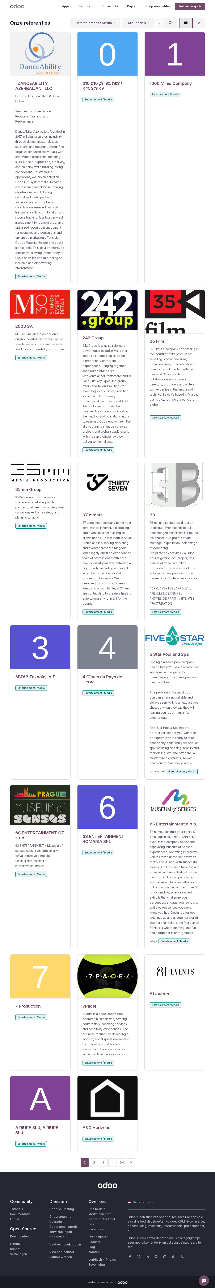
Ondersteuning (60, 1216)
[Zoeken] (170, 23)
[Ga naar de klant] (40, 54)
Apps (65, 6)
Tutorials (16, 1209)
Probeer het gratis (189, 6)
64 (122, 1162)
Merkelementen (99, 1214)
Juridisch (95, 1259)
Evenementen (98, 1237)
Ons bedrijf (96, 1209)
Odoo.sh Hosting (61, 1209)
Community (109, 6)
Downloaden (19, 1236)
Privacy (111, 1259)
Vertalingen (18, 1254)
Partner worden (60, 1257)
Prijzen (132, 6)
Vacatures (95, 1229)
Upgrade (55, 1221)
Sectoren (85, 6)
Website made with (102, 1282)
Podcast (94, 1242)
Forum (14, 1219)
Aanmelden (162, 6)
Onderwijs (56, 1237)
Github (15, 1244)
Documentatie (20, 1214)
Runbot (15, 1249)
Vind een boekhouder (65, 1244)
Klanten (94, 1252)
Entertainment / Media (93, 23)
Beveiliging (96, 1264)
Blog (91, 1247)
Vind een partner (61, 1252)
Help (149, 6)
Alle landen (136, 23)
